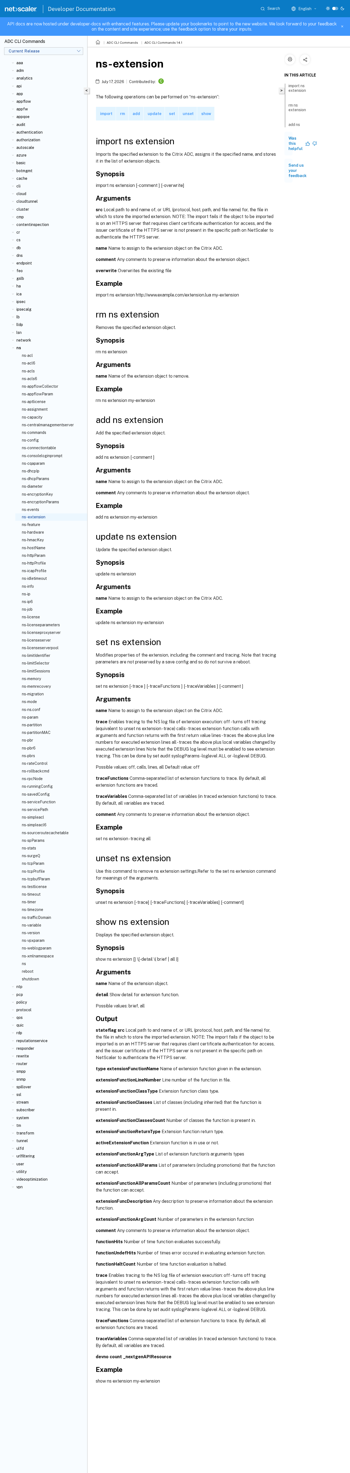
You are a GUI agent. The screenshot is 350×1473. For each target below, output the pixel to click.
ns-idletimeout (34, 578)
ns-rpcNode (32, 779)
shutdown (30, 979)
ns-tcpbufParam (36, 879)
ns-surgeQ (31, 856)
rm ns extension (297, 107)
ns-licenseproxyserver (41, 632)
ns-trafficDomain (36, 917)
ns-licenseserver (36, 640)
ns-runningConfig (37, 786)
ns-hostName (33, 548)
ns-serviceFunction (39, 802)
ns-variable (31, 925)
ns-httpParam (33, 555)
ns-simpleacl (33, 817)
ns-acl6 (28, 363)
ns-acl (27, 355)
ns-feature (31, 524)
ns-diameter (32, 486)
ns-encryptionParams (40, 502)
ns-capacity (32, 417)
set (172, 113)
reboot (27, 971)
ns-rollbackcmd (35, 771)
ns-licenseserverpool (40, 648)
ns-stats (29, 848)
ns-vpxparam (33, 940)
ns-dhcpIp (30, 471)
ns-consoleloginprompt (42, 456)
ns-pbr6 (29, 748)
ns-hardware (33, 532)
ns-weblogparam (36, 948)
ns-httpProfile (34, 563)
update (154, 113)
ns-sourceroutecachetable (45, 833)
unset (188, 113)
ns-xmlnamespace (38, 956)
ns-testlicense (34, 886)
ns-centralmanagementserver (48, 425)
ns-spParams (33, 840)
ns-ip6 (27, 601)
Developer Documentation (81, 9)
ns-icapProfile (34, 571)
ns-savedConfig (36, 794)
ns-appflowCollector (40, 386)
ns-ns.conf (31, 709)
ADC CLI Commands (122, 43)
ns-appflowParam (37, 394)
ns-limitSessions (36, 671)
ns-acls (28, 371)
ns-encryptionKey (37, 494)
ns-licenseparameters (41, 625)
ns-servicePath (35, 809)
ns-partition (32, 725)
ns (24, 964)
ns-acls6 (29, 379)
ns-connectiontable (39, 448)
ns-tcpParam (33, 863)
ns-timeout (31, 894)
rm (122, 113)
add (136, 113)
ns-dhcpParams (35, 479)
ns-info (28, 586)
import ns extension (297, 88)
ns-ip (26, 594)
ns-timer (29, 902)
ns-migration (33, 694)
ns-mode (29, 701)
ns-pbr (27, 740)
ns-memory (31, 679)
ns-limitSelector (35, 663)
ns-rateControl (35, 763)
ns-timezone (32, 909)
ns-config (30, 440)
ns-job (27, 609)
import (106, 113)
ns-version (31, 933)
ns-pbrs (28, 756)
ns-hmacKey (33, 540)
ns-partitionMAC (36, 732)
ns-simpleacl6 (34, 825)
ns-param (30, 717)
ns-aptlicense (34, 401)
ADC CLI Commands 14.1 (163, 43)
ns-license (31, 617)
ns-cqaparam (33, 463)
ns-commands (34, 432)
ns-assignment (35, 409)
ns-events (30, 509)
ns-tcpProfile (33, 871)
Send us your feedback (297, 170)
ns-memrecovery (36, 686)
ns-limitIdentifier (36, 655)
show (206, 113)
